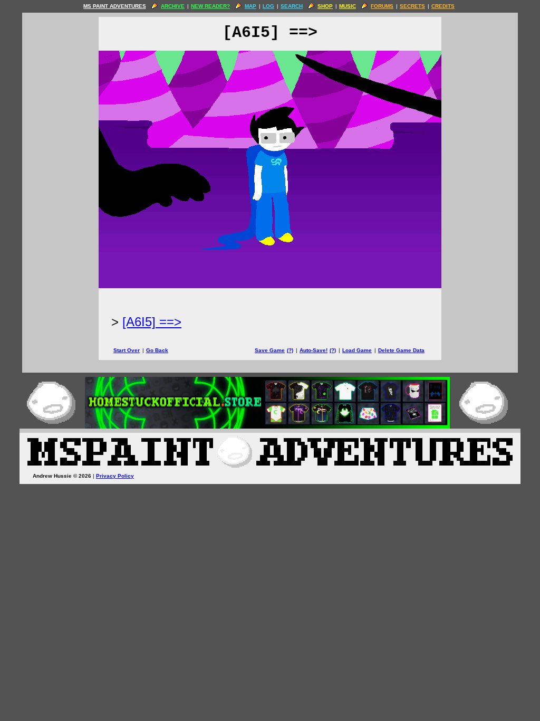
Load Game (357, 350)
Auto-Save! (313, 350)
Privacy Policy (115, 476)
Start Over (126, 350)
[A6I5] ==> (151, 322)
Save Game (270, 350)
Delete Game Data (401, 350)
